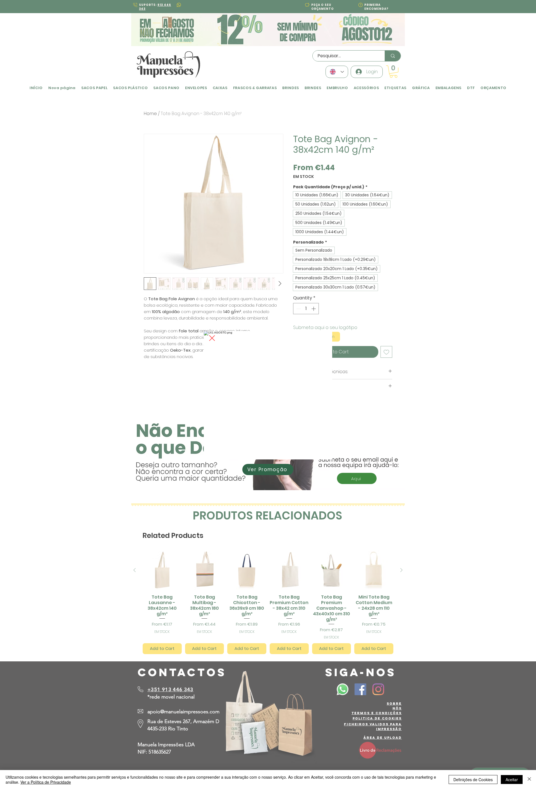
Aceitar (512, 779)
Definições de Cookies (473, 779)
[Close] (529, 779)
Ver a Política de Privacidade (45, 782)
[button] (212, 338)
